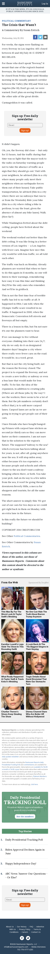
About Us (10, 926)
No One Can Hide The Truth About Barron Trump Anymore (36, 614)
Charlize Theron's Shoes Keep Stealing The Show (11, 714)
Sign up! (25, 130)
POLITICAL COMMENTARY (16, 20)
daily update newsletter (10, 757)
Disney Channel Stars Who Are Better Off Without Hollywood (36, 714)
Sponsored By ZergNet (39, 582)
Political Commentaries (27, 536)
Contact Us (36, 932)
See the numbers (25, 816)
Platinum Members (40, 776)
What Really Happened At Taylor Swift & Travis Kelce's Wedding (12, 679)
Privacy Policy (24, 929)
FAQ (31, 926)
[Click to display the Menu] (3, 3)
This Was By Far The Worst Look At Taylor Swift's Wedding (11, 614)
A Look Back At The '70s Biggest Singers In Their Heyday (37, 646)
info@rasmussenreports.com (16, 947)
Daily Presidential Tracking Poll (24, 839)
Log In (45, 4)
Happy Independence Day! (20, 863)
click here (34, 784)
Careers (25, 932)
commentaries (29, 765)
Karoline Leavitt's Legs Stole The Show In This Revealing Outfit (12, 646)
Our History (21, 926)
